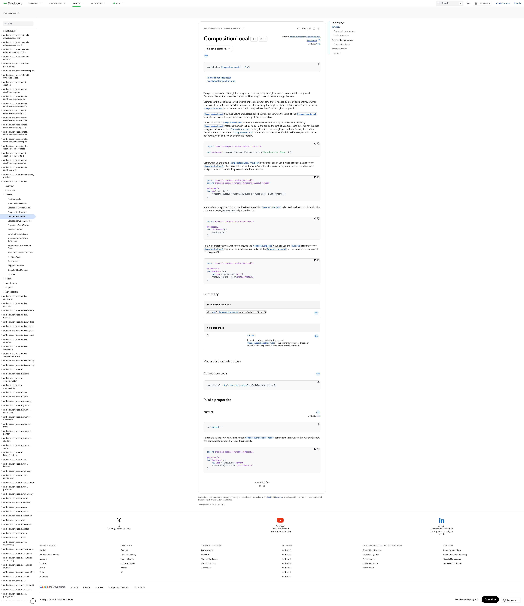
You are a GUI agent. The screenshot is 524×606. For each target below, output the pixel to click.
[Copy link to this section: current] (216, 412)
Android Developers (212, 28)
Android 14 (287, 563)
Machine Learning (128, 554)
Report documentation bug (455, 554)
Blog (118, 3)
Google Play (97, 3)
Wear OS (205, 554)
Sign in (517, 3)
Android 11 (286, 576)
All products (139, 587)
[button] (18, 29)
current (296, 246)
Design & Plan (55, 3)
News (42, 567)
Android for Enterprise (49, 554)
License (52, 599)
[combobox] (449, 3)
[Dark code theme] (318, 64)
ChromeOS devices (209, 559)
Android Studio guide (372, 550)
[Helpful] (314, 29)
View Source (312, 40)
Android (43, 550)
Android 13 (286, 567)
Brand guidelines (65, 599)
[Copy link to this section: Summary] (221, 294)
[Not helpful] (318, 29)
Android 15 (286, 559)
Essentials (33, 3)
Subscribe (490, 599)
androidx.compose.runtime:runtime (305, 37)
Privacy (124, 567)
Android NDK (368, 567)
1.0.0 (318, 44)
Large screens (207, 550)
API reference (11, 13)
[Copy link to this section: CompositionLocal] (230, 373)
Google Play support (452, 559)
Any (246, 67)
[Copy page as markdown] (261, 39)
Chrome (86, 587)
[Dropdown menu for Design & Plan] (65, 3)
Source (43, 563)
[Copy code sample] (318, 143)
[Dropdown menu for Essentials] (42, 3)
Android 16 (287, 554)
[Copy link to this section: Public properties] (235, 400)
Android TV (206, 567)
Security (43, 559)
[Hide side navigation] (33, 601)
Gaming (124, 550)
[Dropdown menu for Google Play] (106, 3)
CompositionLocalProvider (245, 162)
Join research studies (452, 563)
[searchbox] (18, 23)
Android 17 (286, 550)
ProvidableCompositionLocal (221, 81)
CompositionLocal (230, 67)
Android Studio (502, 3)
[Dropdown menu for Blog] (124, 3)
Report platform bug (452, 550)
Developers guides (371, 554)
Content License (274, 497)
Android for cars (208, 563)
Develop (76, 3)
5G (122, 572)
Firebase (99, 587)
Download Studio (370, 563)
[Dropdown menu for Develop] (84, 3)
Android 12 (286, 572)
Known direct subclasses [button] (221, 79)
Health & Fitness (127, 559)
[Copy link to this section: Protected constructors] (244, 361)
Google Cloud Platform (119, 587)
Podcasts (44, 576)
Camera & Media (128, 563)
